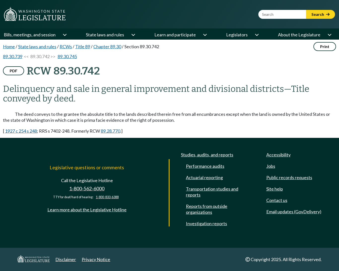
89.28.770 (110, 131)
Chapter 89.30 (107, 46)
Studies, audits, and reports (207, 154)
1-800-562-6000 (86, 188)
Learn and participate (175, 34)
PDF (13, 70)
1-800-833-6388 (107, 197)
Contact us (276, 200)
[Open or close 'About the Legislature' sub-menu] (329, 35)
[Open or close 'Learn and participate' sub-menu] (204, 35)
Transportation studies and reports (212, 191)
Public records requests (289, 177)
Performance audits (205, 166)
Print (324, 46)
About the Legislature (299, 34)
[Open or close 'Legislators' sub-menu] (256, 35)
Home (9, 46)
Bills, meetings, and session (30, 34)
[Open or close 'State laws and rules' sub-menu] (133, 35)
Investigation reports (206, 223)
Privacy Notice (96, 259)
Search (318, 14)
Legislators (237, 34)
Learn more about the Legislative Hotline (87, 209)
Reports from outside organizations (206, 209)
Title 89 (82, 46)
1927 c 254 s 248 (21, 131)
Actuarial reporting (204, 177)
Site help (274, 189)
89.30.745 (67, 56)
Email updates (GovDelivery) (293, 211)
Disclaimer (65, 259)
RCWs (66, 46)
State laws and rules (105, 34)
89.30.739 (12, 56)
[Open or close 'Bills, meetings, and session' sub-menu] (64, 35)
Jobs (270, 166)
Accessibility (278, 154)
